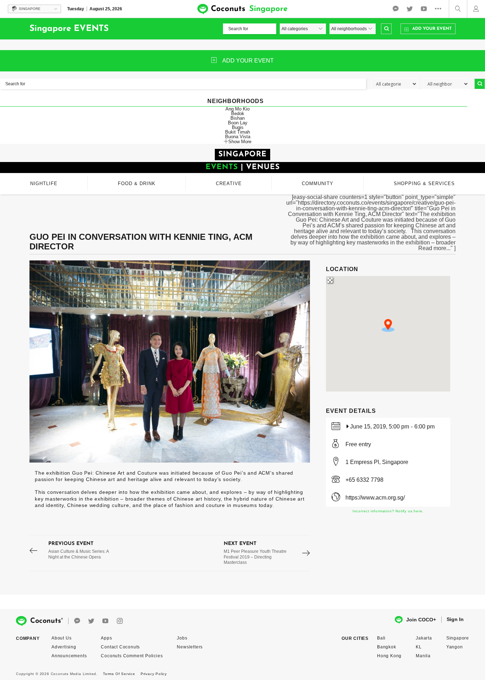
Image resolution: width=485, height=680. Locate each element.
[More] (440, 9)
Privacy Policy (154, 674)
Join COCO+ (421, 619)
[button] (388, 325)
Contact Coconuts (120, 646)
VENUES (263, 167)
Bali (381, 638)
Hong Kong (389, 655)
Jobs (182, 638)
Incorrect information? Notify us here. (388, 511)
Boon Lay (237, 122)
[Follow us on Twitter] (410, 9)
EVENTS (222, 167)
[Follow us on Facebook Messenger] (395, 9)
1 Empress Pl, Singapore (376, 462)
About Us (61, 638)
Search (386, 28)
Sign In (455, 619)
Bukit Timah (237, 132)
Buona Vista (237, 136)
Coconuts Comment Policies (132, 655)
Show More (239, 141)
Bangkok (386, 646)
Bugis (238, 127)
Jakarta (424, 638)
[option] (169, 361)
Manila (423, 655)
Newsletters (190, 646)
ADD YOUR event (248, 61)
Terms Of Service (119, 674)
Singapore (457, 638)
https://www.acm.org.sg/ (375, 498)
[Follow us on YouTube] (424, 9)
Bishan (237, 118)
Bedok (237, 113)
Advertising (63, 646)
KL (419, 646)
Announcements (69, 655)
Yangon (454, 646)
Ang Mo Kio (237, 109)
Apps (106, 638)
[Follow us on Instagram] (119, 621)
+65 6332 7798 (364, 480)
